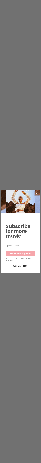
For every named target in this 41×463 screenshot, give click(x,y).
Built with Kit (20, 266)
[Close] (36, 193)
